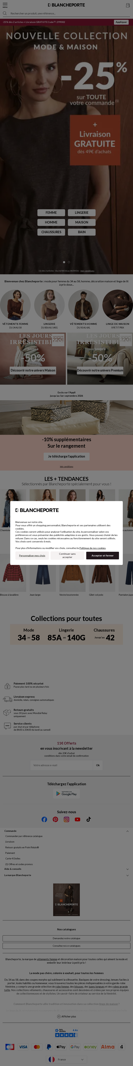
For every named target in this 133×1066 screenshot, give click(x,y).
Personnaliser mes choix (32, 555)
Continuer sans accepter (67, 555)
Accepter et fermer (103, 555)
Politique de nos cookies (92, 548)
